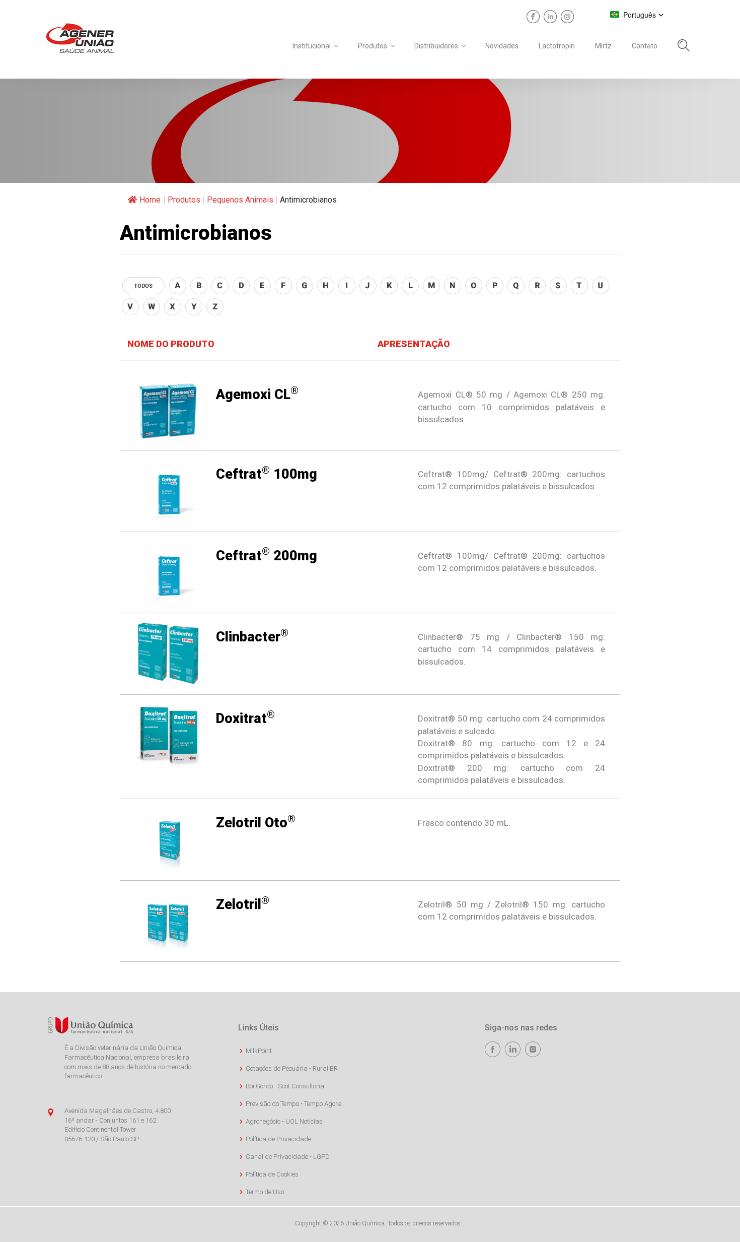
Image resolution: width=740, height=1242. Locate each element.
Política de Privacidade (278, 1139)
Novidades (502, 46)
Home (150, 200)
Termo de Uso (265, 1192)
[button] (637, 14)
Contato (644, 46)
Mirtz (603, 46)
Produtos (372, 46)
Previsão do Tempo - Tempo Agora (294, 1103)
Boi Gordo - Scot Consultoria (285, 1086)
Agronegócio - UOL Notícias (284, 1121)
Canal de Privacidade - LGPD (288, 1156)
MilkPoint (259, 1051)
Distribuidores (436, 46)
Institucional (311, 46)
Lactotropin (557, 46)
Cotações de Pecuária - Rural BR (292, 1068)
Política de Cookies (272, 1174)
